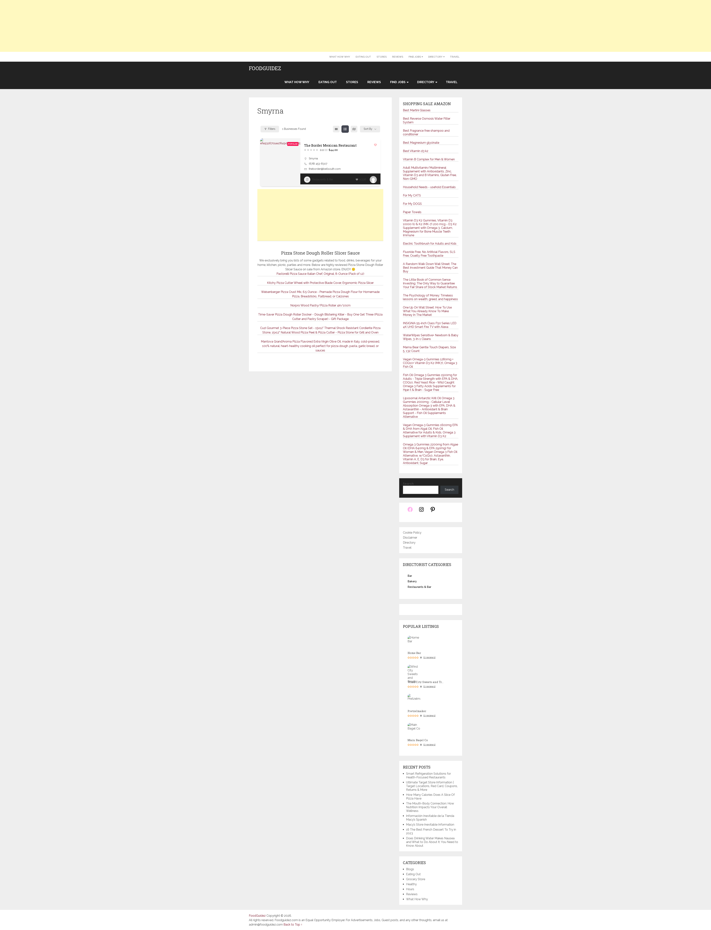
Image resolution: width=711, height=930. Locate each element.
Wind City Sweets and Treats (426, 682)
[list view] (345, 129)
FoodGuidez (265, 68)
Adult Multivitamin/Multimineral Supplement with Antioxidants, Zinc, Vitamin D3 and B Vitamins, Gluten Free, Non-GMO (430, 173)
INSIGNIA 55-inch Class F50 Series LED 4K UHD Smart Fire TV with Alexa (429, 325)
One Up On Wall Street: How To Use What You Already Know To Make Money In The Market (427, 311)
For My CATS (412, 195)
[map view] (354, 129)
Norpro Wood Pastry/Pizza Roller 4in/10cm (320, 305)
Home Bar (414, 653)
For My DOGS (412, 204)
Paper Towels (412, 212)
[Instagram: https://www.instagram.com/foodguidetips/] (421, 511)
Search (408, 483)
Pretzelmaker (417, 711)
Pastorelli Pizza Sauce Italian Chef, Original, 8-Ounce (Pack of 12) (320, 274)
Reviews (397, 56)
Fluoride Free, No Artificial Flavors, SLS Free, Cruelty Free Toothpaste (429, 253)
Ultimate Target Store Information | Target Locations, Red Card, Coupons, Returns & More (432, 786)
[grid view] (336, 129)
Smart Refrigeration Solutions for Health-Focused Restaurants (428, 775)
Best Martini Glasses (416, 110)
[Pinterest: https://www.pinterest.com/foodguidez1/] (433, 511)
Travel (454, 56)
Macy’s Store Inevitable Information (430, 824)
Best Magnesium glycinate (421, 142)
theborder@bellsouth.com (325, 168)
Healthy (411, 884)
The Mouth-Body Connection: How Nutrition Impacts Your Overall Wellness (430, 807)
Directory (435, 56)
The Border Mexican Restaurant (330, 145)
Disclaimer (410, 537)
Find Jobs (415, 56)
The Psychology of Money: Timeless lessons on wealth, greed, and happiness (430, 297)
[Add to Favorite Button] (375, 144)
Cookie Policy (412, 532)
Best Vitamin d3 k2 (415, 151)
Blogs (410, 869)
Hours (410, 889)
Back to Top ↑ (292, 924)
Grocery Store (415, 879)
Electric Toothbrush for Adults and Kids (429, 243)
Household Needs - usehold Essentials (429, 187)
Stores (382, 56)
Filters (271, 128)
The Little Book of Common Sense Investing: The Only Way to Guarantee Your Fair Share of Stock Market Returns (430, 283)
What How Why (339, 56)
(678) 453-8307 (318, 163)
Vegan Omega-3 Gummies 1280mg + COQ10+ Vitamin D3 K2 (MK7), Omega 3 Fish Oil (430, 363)
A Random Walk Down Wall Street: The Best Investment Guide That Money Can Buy (430, 267)
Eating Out (363, 56)
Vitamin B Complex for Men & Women (429, 159)
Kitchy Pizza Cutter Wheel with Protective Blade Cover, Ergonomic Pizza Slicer (320, 283)
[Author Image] (373, 179)
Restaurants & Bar (322, 179)
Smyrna (313, 158)
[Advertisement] (355, 26)
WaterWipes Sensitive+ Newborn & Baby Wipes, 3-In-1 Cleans (430, 337)
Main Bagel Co (418, 740)
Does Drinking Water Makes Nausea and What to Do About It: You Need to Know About (432, 842)
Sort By (368, 128)
